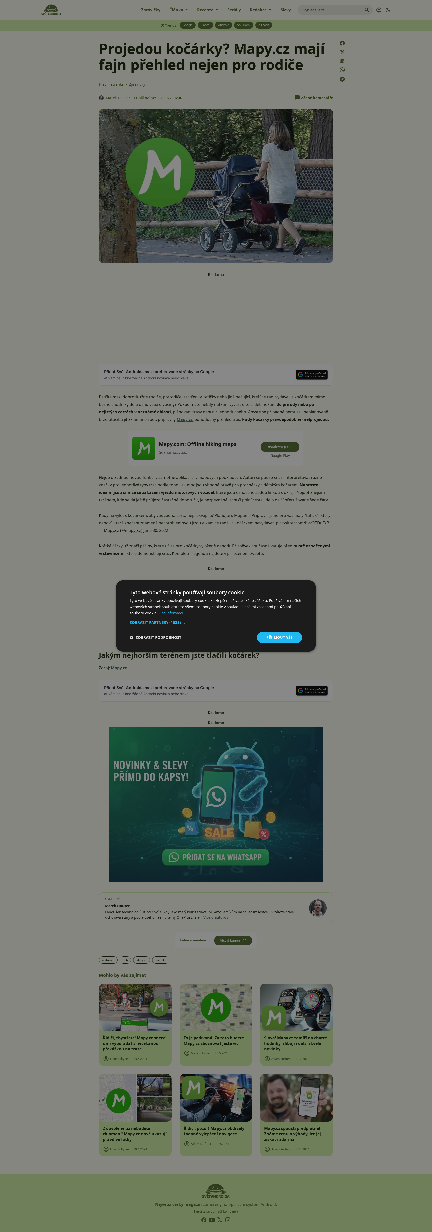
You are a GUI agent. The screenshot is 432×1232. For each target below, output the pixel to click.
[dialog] (216, 616)
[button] (216, 622)
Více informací (170, 612)
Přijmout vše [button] (279, 637)
